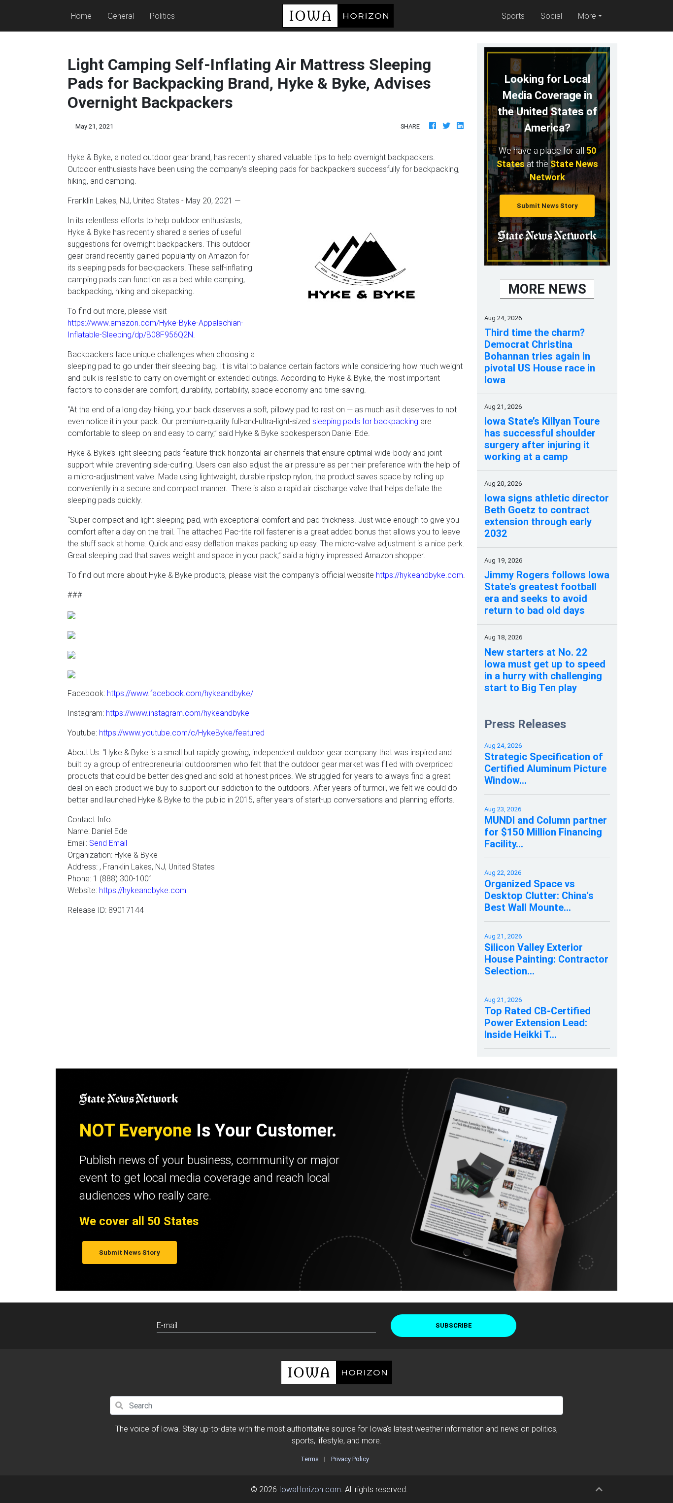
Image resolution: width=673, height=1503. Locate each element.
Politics (162, 16)
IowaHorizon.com (310, 1489)
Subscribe (454, 1325)
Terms (310, 1459)
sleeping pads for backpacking (365, 421)
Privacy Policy (350, 1459)
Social (551, 16)
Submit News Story (547, 205)
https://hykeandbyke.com (419, 575)
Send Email (108, 843)
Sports (513, 16)
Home (83, 15)
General (120, 16)
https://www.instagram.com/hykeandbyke (177, 713)
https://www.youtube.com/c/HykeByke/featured (182, 732)
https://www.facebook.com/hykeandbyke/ (180, 693)
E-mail (167, 1325)
